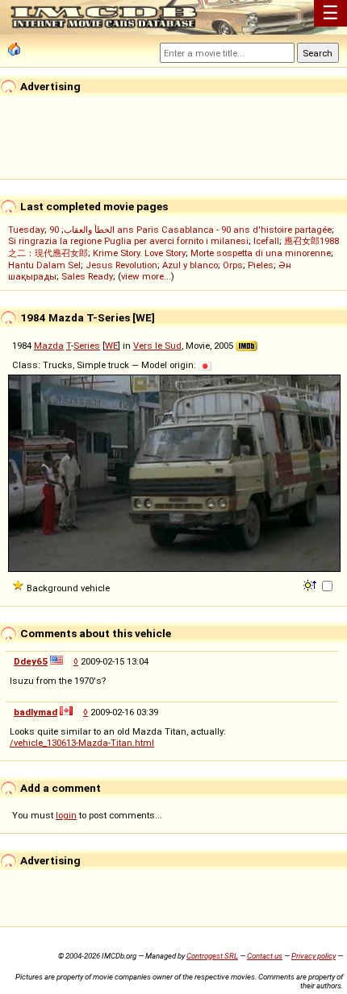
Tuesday (26, 229)
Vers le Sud (157, 345)
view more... (146, 276)
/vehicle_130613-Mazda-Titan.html (82, 742)
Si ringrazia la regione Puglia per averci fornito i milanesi (128, 240)
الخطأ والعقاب (89, 229)
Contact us (264, 955)
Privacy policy (313, 955)
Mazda (49, 345)
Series (86, 345)
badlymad (35, 712)
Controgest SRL (212, 955)
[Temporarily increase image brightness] (311, 584)
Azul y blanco (190, 265)
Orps (233, 265)
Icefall (266, 240)
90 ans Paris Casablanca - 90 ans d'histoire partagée (190, 229)
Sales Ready (87, 276)
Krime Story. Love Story (139, 253)
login (66, 815)
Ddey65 (31, 661)
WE (111, 345)
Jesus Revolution (121, 265)
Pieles (261, 265)
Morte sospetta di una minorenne (260, 253)
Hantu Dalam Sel (44, 265)
